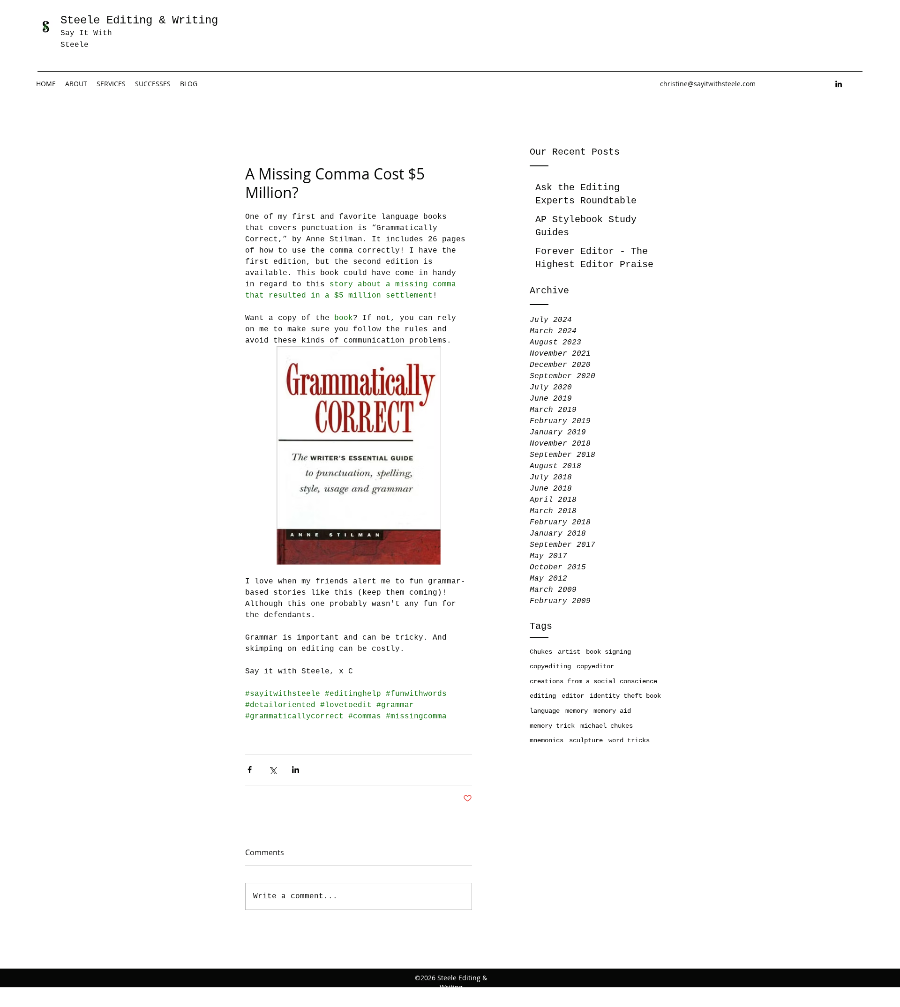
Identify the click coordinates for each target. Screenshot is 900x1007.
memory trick (552, 726)
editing (543, 696)
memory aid (612, 711)
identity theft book (625, 696)
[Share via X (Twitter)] (272, 769)
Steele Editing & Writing (462, 982)
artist (569, 652)
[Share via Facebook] (249, 769)
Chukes (541, 652)
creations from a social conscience (593, 681)
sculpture (586, 740)
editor (573, 696)
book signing (608, 652)
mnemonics (546, 740)
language (545, 711)
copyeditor (595, 666)
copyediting (550, 666)
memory (576, 711)
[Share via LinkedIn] (295, 769)
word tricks (629, 740)
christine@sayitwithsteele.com (708, 83)
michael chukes (606, 726)
